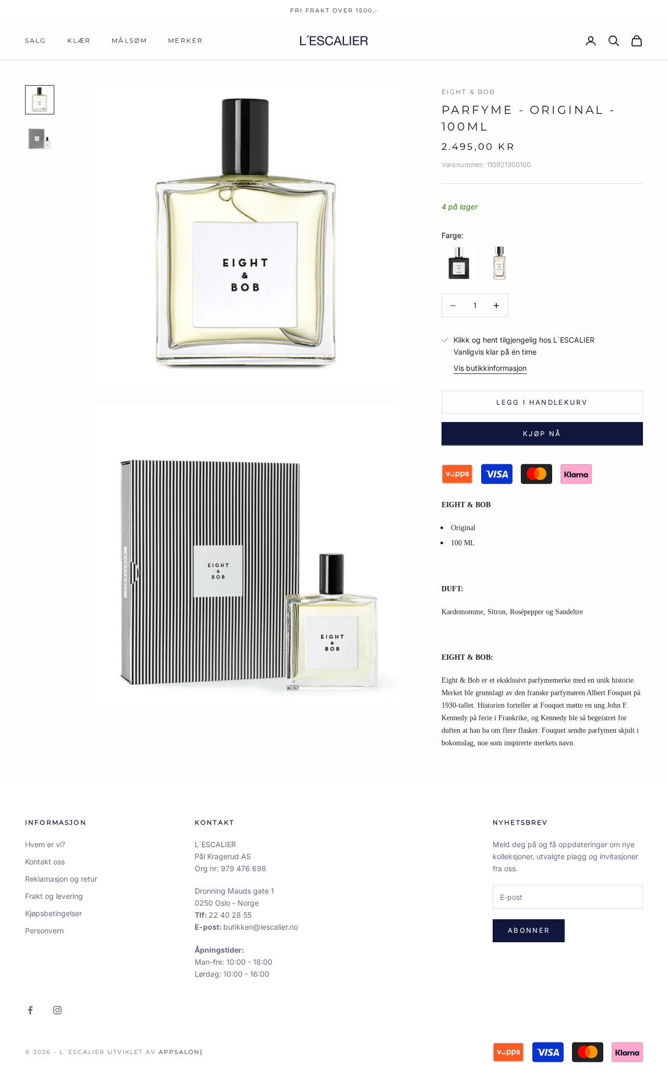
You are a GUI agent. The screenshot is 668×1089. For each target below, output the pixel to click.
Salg (35, 40)
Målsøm (129, 40)
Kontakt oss (45, 861)
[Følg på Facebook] (30, 1010)
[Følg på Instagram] (57, 1010)
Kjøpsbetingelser (53, 913)
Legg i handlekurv (542, 402)
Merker (185, 40)
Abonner (529, 930)
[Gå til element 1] (39, 99)
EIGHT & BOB (469, 92)
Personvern (44, 930)
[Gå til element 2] (39, 137)
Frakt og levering (54, 896)
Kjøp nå (542, 433)
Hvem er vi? (45, 844)
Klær (79, 40)
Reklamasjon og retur (61, 878)
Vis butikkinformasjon (490, 368)
